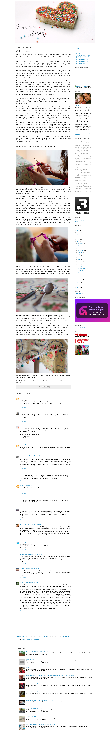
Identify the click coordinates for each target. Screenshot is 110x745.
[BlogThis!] (44, 387)
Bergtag (28, 667)
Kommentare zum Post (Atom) (31, 639)
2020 (78, 228)
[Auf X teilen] (45, 387)
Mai (79, 259)
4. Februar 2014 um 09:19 (31, 485)
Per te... (80, 272)
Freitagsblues (30, 659)
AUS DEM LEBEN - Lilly (83, 60)
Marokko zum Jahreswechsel (34, 708)
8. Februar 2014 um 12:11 (31, 582)
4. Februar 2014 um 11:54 (32, 498)
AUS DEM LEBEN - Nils (82, 61)
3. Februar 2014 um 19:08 (38, 426)
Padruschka (23, 445)
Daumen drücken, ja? (32, 684)
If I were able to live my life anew (37, 651)
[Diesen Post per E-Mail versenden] (42, 387)
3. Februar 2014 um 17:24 (31, 398)
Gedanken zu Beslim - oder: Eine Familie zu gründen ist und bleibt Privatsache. (51, 675)
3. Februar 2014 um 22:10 (35, 445)
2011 (78, 287)
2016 (78, 237)
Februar (80, 266)
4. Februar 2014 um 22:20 (31, 509)
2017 (78, 234)
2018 (78, 232)
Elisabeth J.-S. (25, 426)
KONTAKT (78, 50)
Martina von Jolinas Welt (28, 456)
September (81, 250)
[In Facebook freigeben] (47, 387)
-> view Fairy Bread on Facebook (83, 70)
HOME (77, 48)
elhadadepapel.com (25, 542)
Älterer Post (67, 636)
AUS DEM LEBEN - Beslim (83, 63)
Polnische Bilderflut (32, 716)
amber (21, 485)
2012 (78, 285)
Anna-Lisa (23, 554)
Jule (21, 582)
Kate (21, 398)
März (79, 264)
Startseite (44, 636)
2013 (78, 282)
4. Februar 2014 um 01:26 (32, 473)
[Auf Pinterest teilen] (49, 387)
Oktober (80, 248)
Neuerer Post (20, 636)
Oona (21, 509)
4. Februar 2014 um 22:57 (33, 524)
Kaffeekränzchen (82, 277)
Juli (79, 255)
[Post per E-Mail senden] (39, 387)
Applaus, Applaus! (83, 268)
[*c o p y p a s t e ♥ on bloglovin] (92, 321)
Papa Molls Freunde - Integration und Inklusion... (41, 724)
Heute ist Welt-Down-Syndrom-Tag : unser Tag (39, 700)
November (81, 245)
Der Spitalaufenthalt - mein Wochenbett (38, 692)
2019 (78, 230)
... (19, 25)
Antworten (23, 407)
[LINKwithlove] (83, 327)
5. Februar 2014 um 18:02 (39, 542)
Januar (80, 279)
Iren (21, 524)
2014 (78, 241)
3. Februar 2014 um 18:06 (33, 412)
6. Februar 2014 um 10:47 (34, 554)
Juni (79, 257)
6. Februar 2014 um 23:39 (31, 568)
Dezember (81, 243)
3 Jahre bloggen (82, 275)
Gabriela (22, 412)
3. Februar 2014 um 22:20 (44, 456)
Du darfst (80, 270)
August (80, 252)
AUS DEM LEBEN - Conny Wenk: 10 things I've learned (83, 57)
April (80, 261)
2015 (78, 239)
